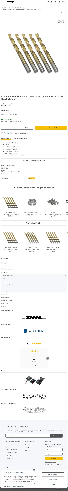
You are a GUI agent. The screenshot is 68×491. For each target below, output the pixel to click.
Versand (15, 114)
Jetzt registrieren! (56, 464)
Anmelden (54, 458)
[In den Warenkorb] (2, 18)
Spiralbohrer (31, 178)
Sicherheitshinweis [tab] (20, 138)
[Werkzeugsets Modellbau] (34, 380)
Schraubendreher (8, 275)
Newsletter (28, 445)
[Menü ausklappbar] (2, 1)
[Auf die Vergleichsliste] (59, 22)
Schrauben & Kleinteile (7, 269)
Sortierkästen (5, 297)
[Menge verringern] (3, 127)
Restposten (4, 306)
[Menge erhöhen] (31, 127)
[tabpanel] (34, 52)
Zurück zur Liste (6, 8)
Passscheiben (5, 266)
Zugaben (27, 447)
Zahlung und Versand (11, 452)
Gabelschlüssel (7, 282)
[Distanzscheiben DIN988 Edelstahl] (34, 410)
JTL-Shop (59, 489)
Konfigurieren (53, 479)
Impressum (7, 486)
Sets (4, 278)
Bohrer (9, 105)
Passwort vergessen (50, 462)
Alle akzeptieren (52, 474)
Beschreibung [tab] (6, 138)
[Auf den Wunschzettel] (63, 22)
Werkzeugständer (7, 285)
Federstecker (4, 303)
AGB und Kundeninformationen (11, 448)
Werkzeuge (4, 272)
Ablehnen (52, 484)
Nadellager (4, 294)
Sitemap (27, 450)
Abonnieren (56, 436)
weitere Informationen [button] (16, 121)
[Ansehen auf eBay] (34, 356)
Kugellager (4, 263)
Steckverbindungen (6, 300)
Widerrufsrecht (9, 458)
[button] (49, 1)
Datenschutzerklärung (18, 486)
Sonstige (5, 291)
